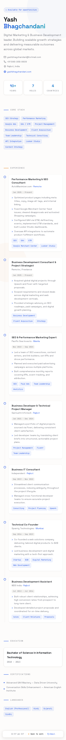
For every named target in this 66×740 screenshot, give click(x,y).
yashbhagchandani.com (19, 71)
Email (52, 734)
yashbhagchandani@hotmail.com (24, 57)
